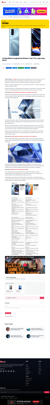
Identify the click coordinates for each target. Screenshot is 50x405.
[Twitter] (9, 371)
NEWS (21, 2)
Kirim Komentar (8, 313)
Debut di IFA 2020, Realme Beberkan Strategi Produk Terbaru (23, 92)
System (47, 2)
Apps (39, 372)
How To (39, 366)
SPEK (13, 2)
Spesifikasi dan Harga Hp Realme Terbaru (19, 169)
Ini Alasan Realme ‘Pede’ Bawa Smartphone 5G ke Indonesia (23, 136)
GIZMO (10, 2)
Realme (15, 79)
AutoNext (40, 370)
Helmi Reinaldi (8, 63)
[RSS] (14, 371)
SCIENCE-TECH (28, 372)
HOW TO (17, 2)
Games (39, 373)
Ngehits (39, 368)
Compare (27, 381)
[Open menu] (44, 2)
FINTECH (27, 370)
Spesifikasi (27, 383)
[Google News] (1, 371)
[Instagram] (6, 371)
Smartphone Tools (29, 378)
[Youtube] (11, 371)
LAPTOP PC (25, 2)
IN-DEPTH (27, 366)
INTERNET (27, 373)
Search (27, 385)
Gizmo (39, 363)
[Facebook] (3, 371)
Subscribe (46, 392)
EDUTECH (27, 368)
